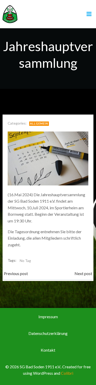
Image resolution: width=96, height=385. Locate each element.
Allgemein (39, 123)
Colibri (67, 373)
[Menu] (89, 14)
